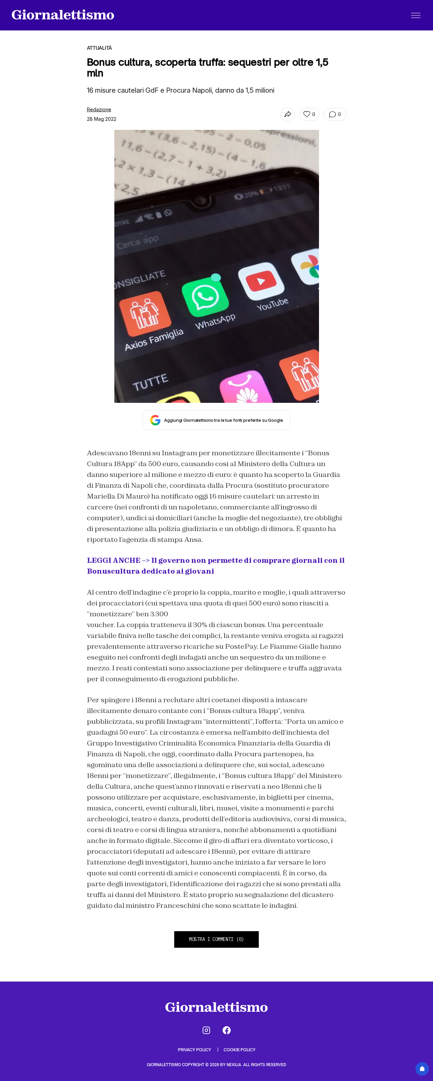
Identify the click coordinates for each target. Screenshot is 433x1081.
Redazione (99, 109)
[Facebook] (226, 1030)
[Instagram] (206, 1030)
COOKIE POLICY (239, 1049)
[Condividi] (287, 114)
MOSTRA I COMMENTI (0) (216, 939)
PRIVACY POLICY (195, 1049)
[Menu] (415, 15)
